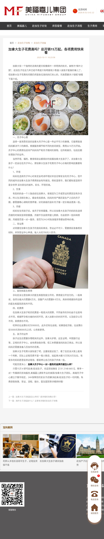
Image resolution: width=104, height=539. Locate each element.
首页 (9, 26)
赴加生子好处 (39, 26)
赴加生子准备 (40, 43)
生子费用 (92, 26)
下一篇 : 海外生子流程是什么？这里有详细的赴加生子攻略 (32, 400)
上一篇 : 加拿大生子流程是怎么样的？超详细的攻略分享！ (32, 396)
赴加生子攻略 (24, 43)
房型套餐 (57, 26)
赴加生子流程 (74, 26)
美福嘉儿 (22, 26)
